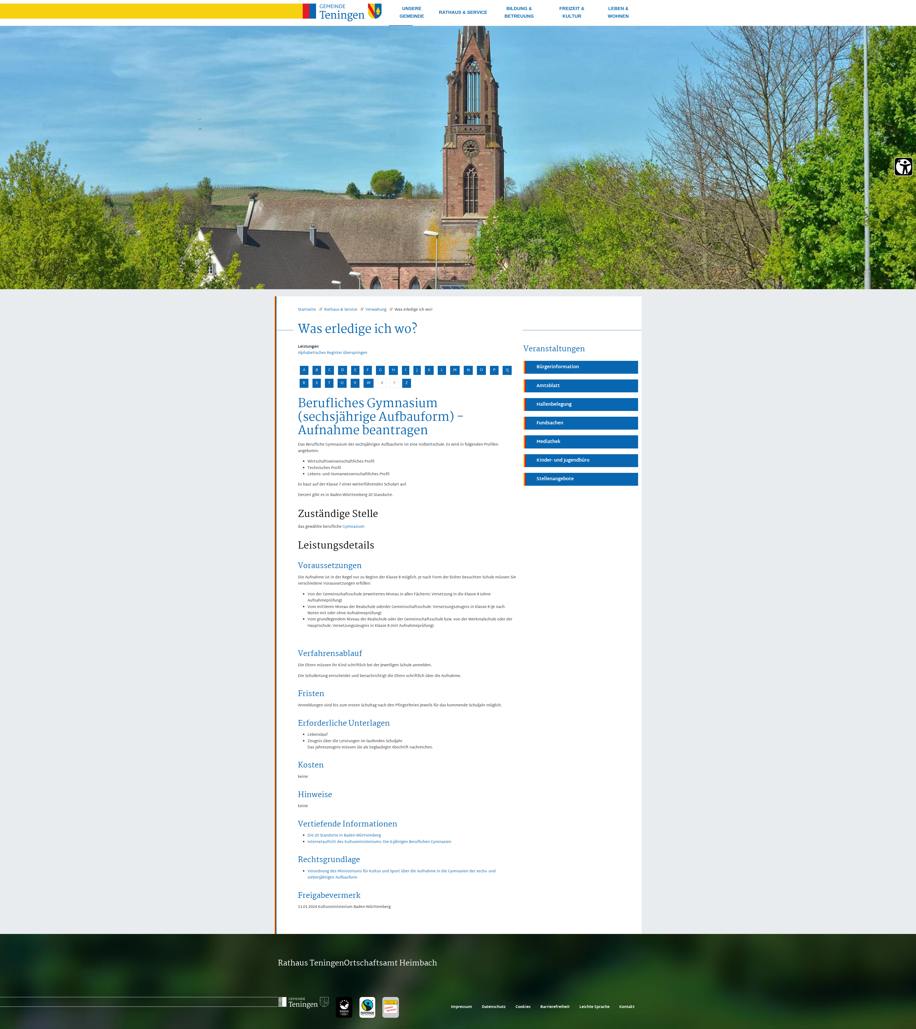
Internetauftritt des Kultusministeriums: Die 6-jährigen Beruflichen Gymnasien (379, 842)
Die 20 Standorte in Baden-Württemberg (344, 835)
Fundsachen (549, 423)
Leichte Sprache (594, 1007)
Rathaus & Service (340, 310)
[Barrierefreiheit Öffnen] (903, 166)
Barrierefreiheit (555, 1007)
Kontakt (627, 1007)
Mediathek (548, 442)
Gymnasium (353, 526)
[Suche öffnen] (401, 25)
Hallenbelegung (554, 404)
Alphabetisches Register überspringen (332, 353)
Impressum (461, 1007)
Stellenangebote (555, 479)
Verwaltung (375, 310)
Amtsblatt (548, 386)
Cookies (523, 1007)
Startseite (307, 310)
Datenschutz (494, 1007)
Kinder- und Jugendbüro (562, 460)
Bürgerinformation (557, 367)
